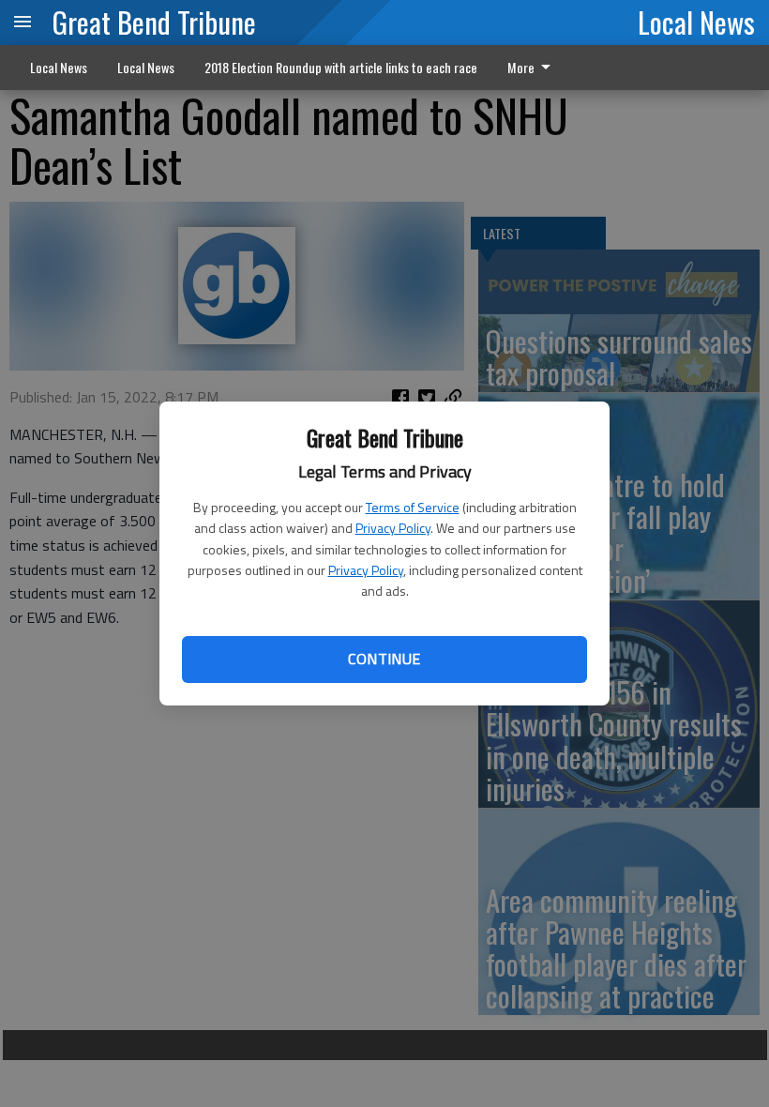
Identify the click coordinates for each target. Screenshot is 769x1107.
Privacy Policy (392, 528)
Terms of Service (413, 507)
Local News (696, 21)
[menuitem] (534, 67)
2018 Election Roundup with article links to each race (340, 67)
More (521, 67)
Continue (384, 658)
